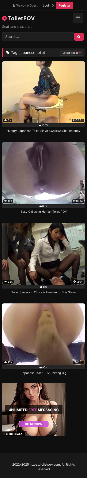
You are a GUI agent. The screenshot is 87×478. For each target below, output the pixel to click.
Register (64, 5)
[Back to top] (74, 465)
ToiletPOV (21, 18)
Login (46, 5)
